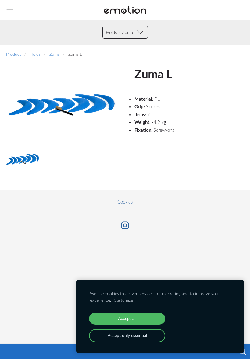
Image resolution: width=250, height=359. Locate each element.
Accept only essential (127, 335)
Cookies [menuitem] (125, 202)
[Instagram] (125, 225)
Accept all (127, 318)
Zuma (54, 54)
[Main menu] (10, 10)
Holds (35, 54)
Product (13, 54)
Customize (123, 300)
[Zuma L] (23, 159)
